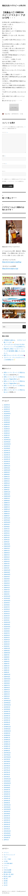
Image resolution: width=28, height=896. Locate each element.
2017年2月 (7, 539)
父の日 (5, 885)
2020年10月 (7, 444)
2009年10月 (7, 705)
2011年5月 (6, 663)
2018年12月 (7, 492)
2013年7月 (7, 607)
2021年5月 (7, 431)
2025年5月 (7, 405)
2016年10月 (7, 546)
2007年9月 (7, 759)
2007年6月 (7, 766)
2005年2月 (7, 826)
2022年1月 (7, 420)
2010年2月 (7, 696)
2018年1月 (7, 516)
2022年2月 (7, 418)
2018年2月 (7, 513)
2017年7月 (7, 529)
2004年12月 (7, 831)
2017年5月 (7, 533)
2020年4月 (7, 457)
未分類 (5, 881)
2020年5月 (7, 455)
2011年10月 (7, 652)
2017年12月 (7, 518)
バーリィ (6, 865)
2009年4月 (7, 718)
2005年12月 (7, 805)
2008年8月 (7, 735)
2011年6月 (6, 661)
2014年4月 (7, 587)
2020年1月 (7, 463)
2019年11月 (7, 468)
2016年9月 (7, 548)
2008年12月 (7, 726)
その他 (21, 114)
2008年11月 (7, 729)
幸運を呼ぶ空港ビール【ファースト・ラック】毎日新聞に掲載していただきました (14, 351)
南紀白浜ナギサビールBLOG (14, 5)
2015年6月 (7, 557)
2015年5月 (7, 559)
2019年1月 (6, 489)
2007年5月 (7, 768)
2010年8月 (7, 683)
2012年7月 (7, 633)
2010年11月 (7, 676)
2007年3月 (7, 772)
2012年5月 (7, 637)
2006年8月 (7, 787)
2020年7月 (7, 450)
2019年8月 (7, 474)
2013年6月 (7, 609)
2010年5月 (7, 689)
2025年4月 (7, 407)
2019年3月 (7, 485)
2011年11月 (7, 650)
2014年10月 (7, 574)
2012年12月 (7, 622)
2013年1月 (6, 620)
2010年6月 (7, 687)
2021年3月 (7, 435)
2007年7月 (7, 763)
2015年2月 (7, 566)
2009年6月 (7, 713)
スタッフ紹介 (7, 859)
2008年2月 (7, 748)
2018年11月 (7, 494)
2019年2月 (7, 487)
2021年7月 (7, 426)
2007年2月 (7, 774)
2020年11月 (7, 442)
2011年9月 (6, 655)
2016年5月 (7, 555)
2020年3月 (7, 459)
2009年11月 (7, 703)
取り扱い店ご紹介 (9, 874)
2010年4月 (7, 692)
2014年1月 (6, 594)
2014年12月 (7, 570)
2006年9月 (7, 785)
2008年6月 (7, 739)
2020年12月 (7, 439)
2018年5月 (7, 507)
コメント (5, 132)
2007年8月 (7, 761)
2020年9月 (7, 446)
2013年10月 (7, 600)
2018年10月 (7, 496)
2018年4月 (7, 509)
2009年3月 (7, 720)
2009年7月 (7, 711)
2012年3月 (7, 642)
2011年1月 (6, 672)
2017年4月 (7, 535)
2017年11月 (7, 520)
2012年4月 (7, 639)
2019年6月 (7, 479)
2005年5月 (7, 820)
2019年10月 (7, 470)
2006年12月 (7, 779)
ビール (5, 868)
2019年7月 (7, 476)
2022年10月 (7, 413)
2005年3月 (7, 824)
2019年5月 (7, 481)
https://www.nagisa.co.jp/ (10, 268)
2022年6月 (7, 416)
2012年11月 (7, 624)
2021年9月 (7, 424)
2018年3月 (7, 511)
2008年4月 (7, 744)
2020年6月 (7, 452)
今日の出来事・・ (9, 870)
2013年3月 (7, 616)
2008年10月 (7, 731)
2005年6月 (7, 818)
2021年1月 (6, 437)
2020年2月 (7, 461)
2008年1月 (7, 750)
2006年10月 (7, 783)
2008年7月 (7, 737)
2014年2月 (7, 592)
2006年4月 (7, 796)
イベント (6, 852)
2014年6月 (7, 583)
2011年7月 (6, 659)
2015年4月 (7, 561)
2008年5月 (7, 742)
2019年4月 (7, 483)
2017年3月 (7, 537)
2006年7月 (7, 789)
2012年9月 (7, 629)
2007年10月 (7, 757)
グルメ (5, 857)
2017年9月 (7, 524)
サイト (3, 171)
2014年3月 (7, 589)
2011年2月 (6, 670)
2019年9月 (7, 472)
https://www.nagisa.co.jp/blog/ (11, 262)
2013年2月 (7, 618)
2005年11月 (7, 807)
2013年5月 (7, 611)
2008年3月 (7, 746)
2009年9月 (7, 707)
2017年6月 (7, 531)
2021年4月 (7, 433)
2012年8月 (7, 631)
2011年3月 (6, 668)
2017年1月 (6, 542)
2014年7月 (7, 581)
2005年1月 (7, 829)
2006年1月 (7, 803)
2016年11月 (7, 544)
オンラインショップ (9, 854)
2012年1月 (6, 646)
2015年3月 (7, 563)
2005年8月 (7, 813)
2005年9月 (7, 811)
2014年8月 (7, 579)
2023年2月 (7, 411)
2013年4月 (7, 613)
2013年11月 (7, 598)
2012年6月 (7, 635)
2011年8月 (6, 657)
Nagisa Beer (7, 114)
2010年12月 (7, 674)
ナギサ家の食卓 (8, 863)
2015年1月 (6, 568)
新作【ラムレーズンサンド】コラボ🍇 (14, 355)
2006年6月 (7, 792)
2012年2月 (7, 644)
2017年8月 (7, 526)
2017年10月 (7, 522)
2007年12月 (7, 753)
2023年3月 (7, 409)
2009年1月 (7, 724)
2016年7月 (7, 550)
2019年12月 (7, 466)
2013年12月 (7, 596)
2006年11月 (7, 781)
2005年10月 (7, 809)
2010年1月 (7, 698)
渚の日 (5, 883)
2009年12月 (7, 700)
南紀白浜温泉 (7, 872)
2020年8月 (7, 448)
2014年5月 (7, 585)
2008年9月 (7, 733)
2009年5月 (7, 716)
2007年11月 (7, 755)
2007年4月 (7, 770)
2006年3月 (7, 798)
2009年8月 (7, 709)
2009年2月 (7, 722)
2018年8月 (7, 500)
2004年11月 (7, 833)
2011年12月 (7, 648)
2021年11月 (7, 422)
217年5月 (6, 839)
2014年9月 (7, 576)
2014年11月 (7, 572)
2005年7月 (7, 816)
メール (4, 163)
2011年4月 (6, 666)
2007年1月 (7, 776)
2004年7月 (7, 837)
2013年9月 (7, 602)
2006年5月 (7, 794)
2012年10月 (7, 626)
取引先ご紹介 (7, 876)
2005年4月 (7, 822)
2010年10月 (7, 679)
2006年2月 (7, 800)
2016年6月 (7, 552)
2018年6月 (7, 505)
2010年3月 (7, 694)
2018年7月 (7, 502)
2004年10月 (7, 835)
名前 (3, 156)
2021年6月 (7, 429)
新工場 (5, 878)
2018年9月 (7, 498)
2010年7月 (7, 685)
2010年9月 (7, 681)
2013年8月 (7, 605)
